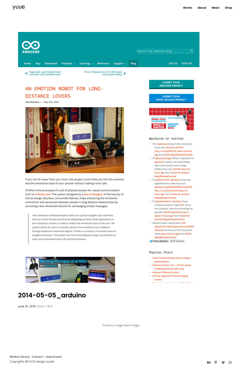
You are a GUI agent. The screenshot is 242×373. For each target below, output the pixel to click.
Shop (228, 8)
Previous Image (113, 325)
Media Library (19, 357)
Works (187, 8)
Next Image (131, 325)
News (216, 8)
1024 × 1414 (44, 306)
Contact (37, 357)
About (202, 8)
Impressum (54, 357)
